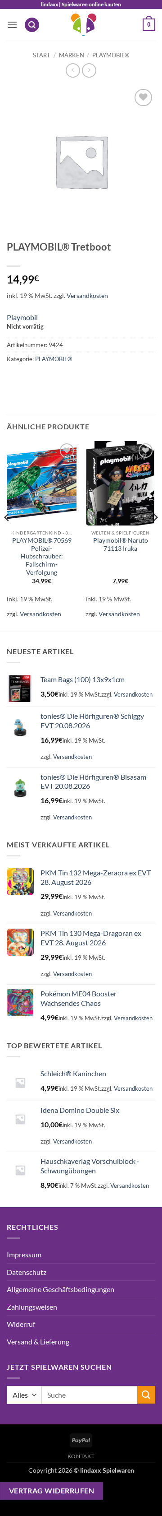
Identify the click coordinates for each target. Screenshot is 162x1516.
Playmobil (22, 317)
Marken (71, 55)
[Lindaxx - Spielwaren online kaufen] (83, 25)
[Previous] (7, 535)
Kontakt (81, 1456)
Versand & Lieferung (38, 1341)
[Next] (154, 535)
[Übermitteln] (146, 1395)
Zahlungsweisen (32, 1306)
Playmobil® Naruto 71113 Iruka (120, 544)
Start (41, 55)
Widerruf (21, 1324)
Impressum (24, 1254)
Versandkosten (87, 295)
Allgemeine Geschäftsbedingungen (60, 1289)
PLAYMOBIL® (110, 55)
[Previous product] (89, 70)
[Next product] (73, 70)
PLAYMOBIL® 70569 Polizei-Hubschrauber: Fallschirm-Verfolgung (42, 556)
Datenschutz (26, 1272)
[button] (12, 25)
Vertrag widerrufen (51, 1491)
